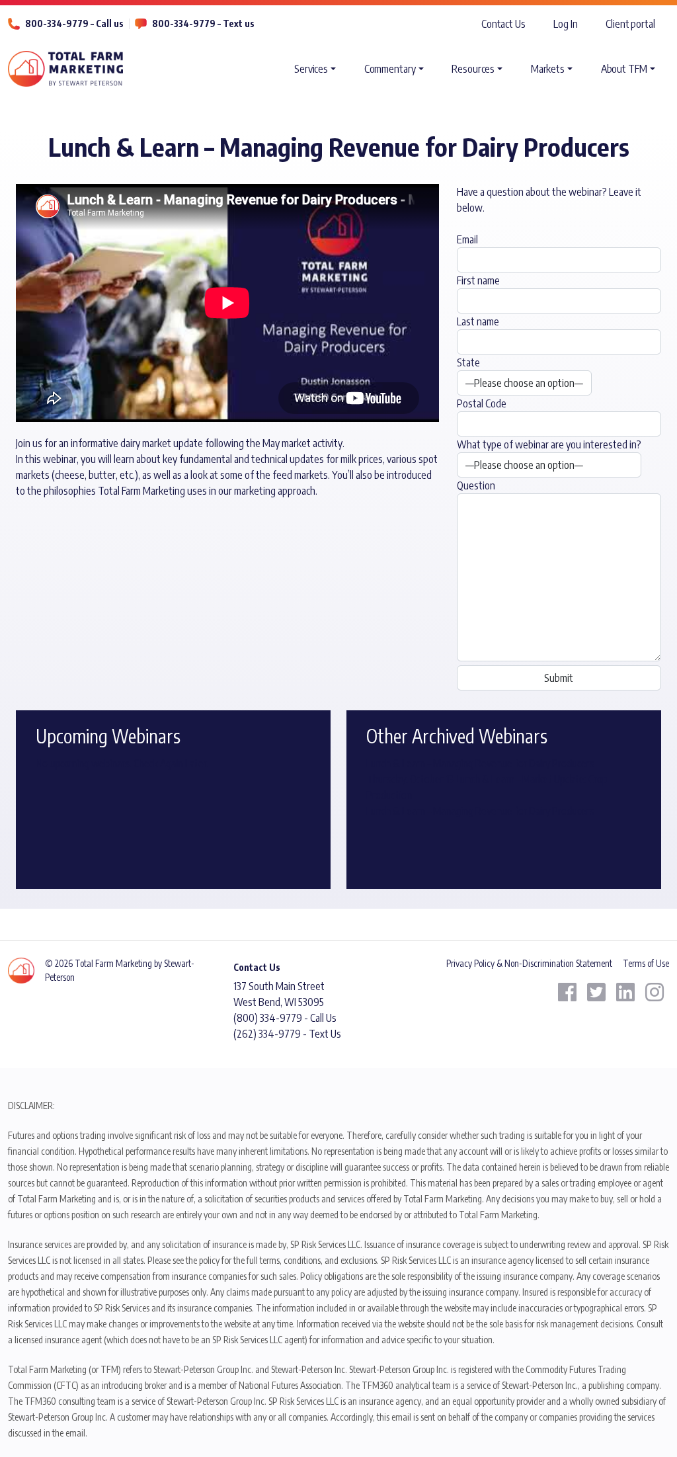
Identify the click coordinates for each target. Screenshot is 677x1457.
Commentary (390, 68)
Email (467, 239)
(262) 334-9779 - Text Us (287, 1033)
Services (311, 68)
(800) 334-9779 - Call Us (285, 1017)
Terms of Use (646, 963)
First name (478, 280)
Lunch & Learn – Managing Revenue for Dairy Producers (480, 763)
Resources (473, 68)
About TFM (624, 68)
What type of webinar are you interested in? (549, 444)
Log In (565, 23)
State (468, 362)
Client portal (630, 23)
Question (476, 485)
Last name (478, 321)
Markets (548, 68)
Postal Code (481, 403)
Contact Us (503, 23)
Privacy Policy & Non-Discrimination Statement (529, 963)
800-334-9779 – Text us (203, 23)
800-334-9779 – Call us (74, 23)
